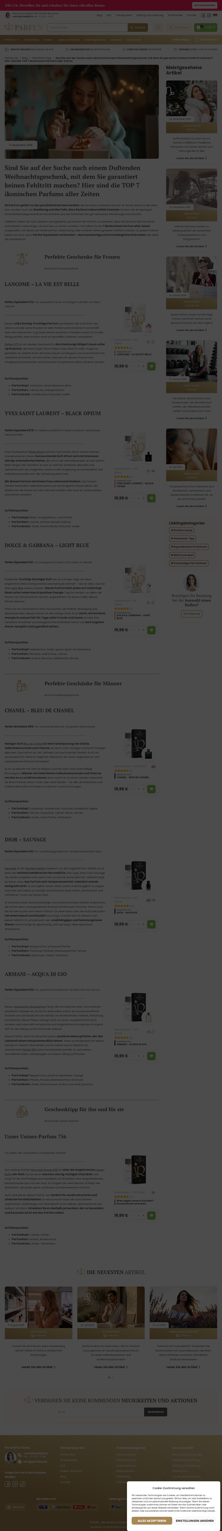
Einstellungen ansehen (195, 1521)
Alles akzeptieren (152, 1521)
